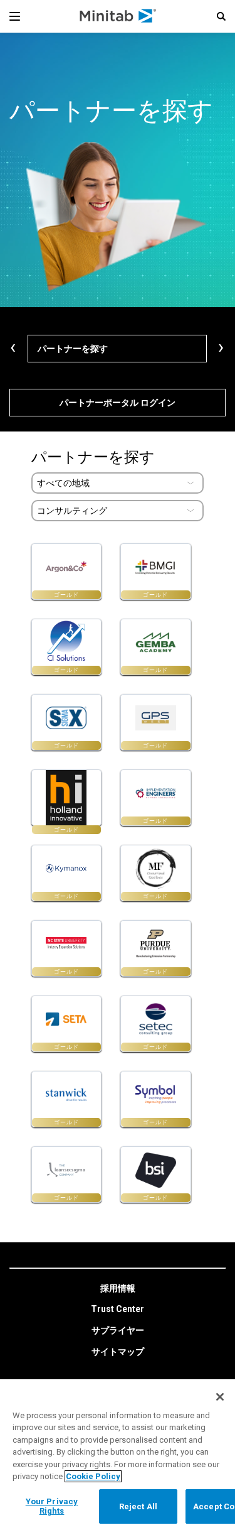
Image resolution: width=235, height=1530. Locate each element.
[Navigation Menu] (14, 16)
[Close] (220, 1397)
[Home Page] (119, 16)
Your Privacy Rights (52, 1506)
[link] (117, 1288)
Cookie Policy (93, 1476)
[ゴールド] (66, 797)
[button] (221, 16)
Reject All (138, 1506)
